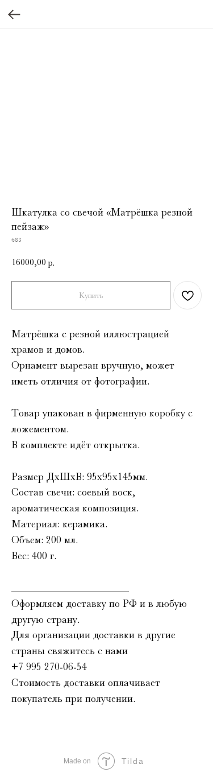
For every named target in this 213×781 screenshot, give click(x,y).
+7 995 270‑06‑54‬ (49, 666)
